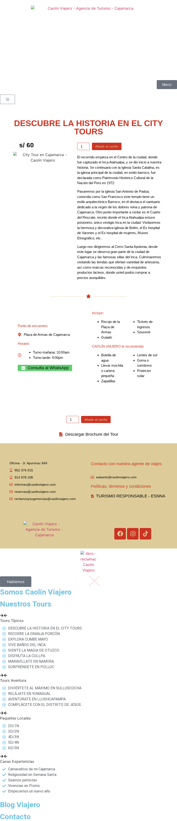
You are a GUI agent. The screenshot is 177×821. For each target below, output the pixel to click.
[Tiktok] (145, 534)
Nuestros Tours (25, 604)
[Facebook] (120, 534)
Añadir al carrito (106, 146)
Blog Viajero (20, 804)
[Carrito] (7, 99)
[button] (88, 617)
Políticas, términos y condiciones (121, 486)
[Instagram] (133, 534)
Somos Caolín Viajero (35, 592)
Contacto (15, 816)
